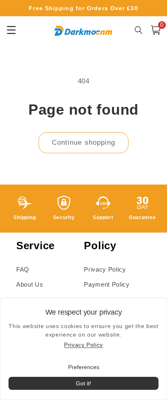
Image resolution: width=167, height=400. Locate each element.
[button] (155, 30)
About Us (29, 284)
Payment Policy (106, 284)
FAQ (22, 269)
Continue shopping (84, 142)
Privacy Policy (105, 269)
